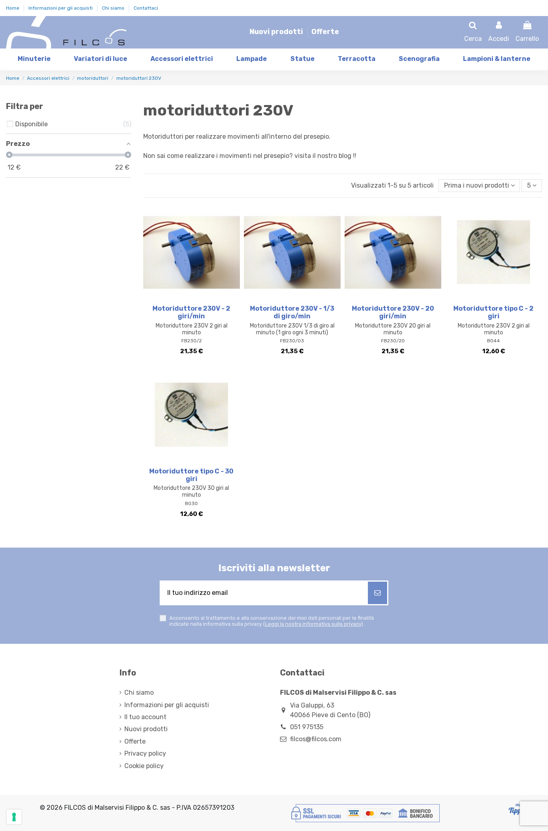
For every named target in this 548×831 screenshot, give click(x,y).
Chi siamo (114, 8)
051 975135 (306, 727)
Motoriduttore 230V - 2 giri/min (191, 312)
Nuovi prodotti (277, 31)
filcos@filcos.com (315, 739)
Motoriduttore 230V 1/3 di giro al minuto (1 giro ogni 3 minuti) (292, 329)
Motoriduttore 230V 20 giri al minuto (392, 329)
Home (13, 8)
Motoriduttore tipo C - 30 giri (191, 475)
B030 (191, 503)
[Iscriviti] (377, 593)
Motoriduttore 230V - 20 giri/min (393, 312)
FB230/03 (292, 341)
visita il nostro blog (322, 156)
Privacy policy (145, 753)
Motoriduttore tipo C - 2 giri (493, 312)
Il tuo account (145, 717)
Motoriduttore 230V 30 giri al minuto (191, 491)
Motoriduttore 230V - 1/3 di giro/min (292, 312)
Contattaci (146, 8)
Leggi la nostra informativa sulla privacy (313, 624)
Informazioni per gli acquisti (61, 8)
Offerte (325, 31)
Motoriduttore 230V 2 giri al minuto (191, 329)
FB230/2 (191, 341)
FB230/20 (393, 341)
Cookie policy (144, 766)
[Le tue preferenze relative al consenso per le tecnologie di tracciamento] (14, 817)
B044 (493, 341)
